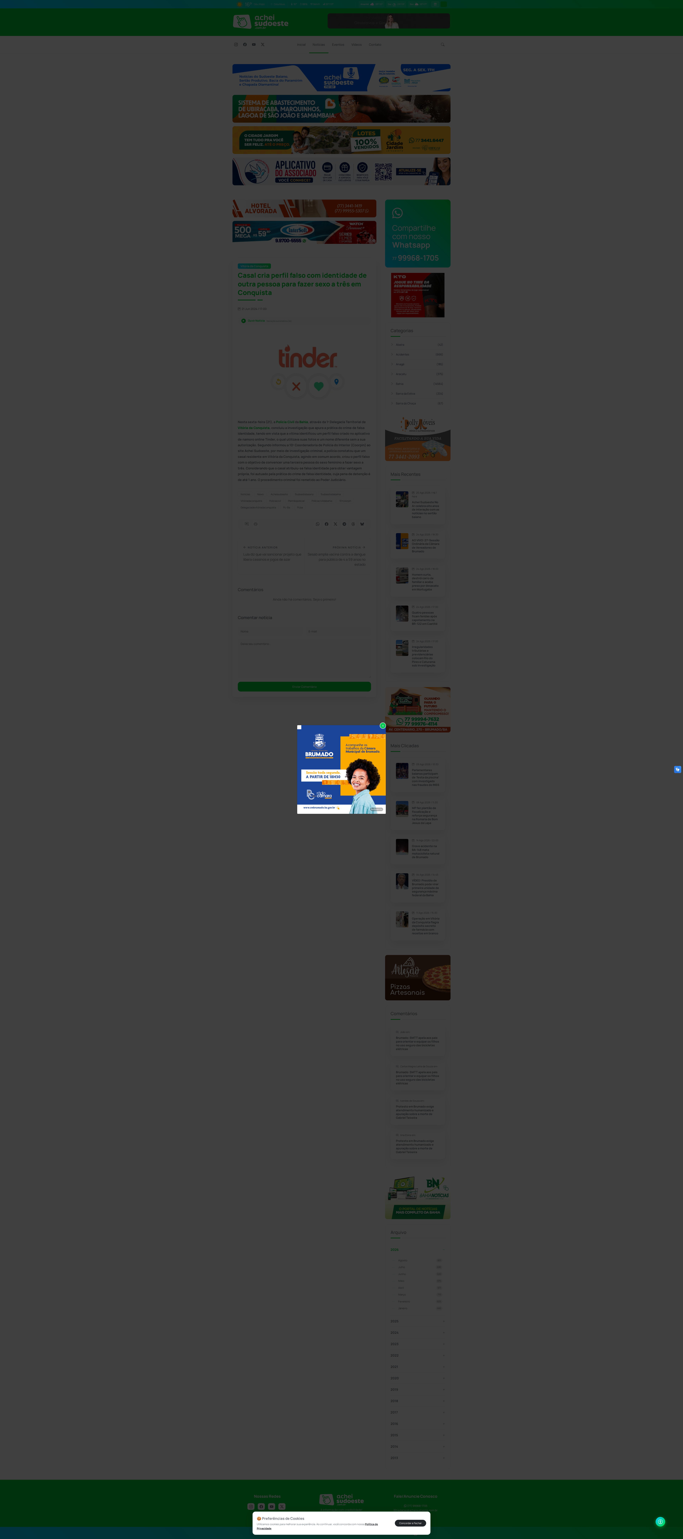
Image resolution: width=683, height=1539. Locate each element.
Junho (419, 1274)
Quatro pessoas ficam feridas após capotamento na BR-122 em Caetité (425, 618)
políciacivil (275, 500)
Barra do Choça (419, 403)
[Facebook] (244, 45)
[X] (262, 45)
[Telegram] (344, 524)
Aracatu (419, 374)
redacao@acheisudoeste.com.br (417, 1510)
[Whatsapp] (317, 524)
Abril (419, 1288)
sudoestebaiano (304, 494)
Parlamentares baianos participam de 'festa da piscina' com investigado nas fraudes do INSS (425, 777)
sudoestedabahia (331, 494)
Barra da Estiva (419, 394)
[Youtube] (253, 45)
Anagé (419, 364)
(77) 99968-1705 (417, 1506)
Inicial (301, 44)
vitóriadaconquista (251, 500)
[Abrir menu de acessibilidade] (660, 1522)
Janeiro (419, 1308)
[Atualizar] (444, 4)
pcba (300, 507)
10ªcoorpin (345, 500)
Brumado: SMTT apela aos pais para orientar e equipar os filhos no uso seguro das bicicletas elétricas (417, 1043)
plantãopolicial (296, 500)
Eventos (338, 44)
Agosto (419, 1260)
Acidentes (419, 354)
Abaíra (419, 345)
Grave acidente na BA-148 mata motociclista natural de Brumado (425, 851)
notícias (245, 494)
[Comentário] (246, 524)
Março (419, 1294)
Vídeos (356, 44)
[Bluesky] (362, 524)
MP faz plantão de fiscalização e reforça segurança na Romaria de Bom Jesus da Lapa (425, 815)
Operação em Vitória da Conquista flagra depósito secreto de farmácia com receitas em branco (426, 926)
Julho (419, 1267)
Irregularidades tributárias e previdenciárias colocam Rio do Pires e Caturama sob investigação (423, 656)
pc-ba (286, 507)
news (260, 494)
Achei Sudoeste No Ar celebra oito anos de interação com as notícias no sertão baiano (425, 509)
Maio (419, 1281)
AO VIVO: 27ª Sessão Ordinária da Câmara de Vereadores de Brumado (426, 545)
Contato (375, 44)
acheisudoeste (279, 494)
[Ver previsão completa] (435, 4)
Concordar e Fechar (410, 1523)
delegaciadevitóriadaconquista (258, 507)
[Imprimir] (255, 524)
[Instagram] (236, 45)
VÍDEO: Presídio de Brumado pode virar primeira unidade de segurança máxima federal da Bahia (425, 888)
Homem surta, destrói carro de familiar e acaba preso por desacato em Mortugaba (425, 582)
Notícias (319, 44)
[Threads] (353, 524)
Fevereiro (419, 1301)
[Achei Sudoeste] (260, 22)
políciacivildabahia (322, 500)
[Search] (442, 44)
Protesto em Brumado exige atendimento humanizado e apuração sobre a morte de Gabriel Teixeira (415, 1112)
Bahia (419, 384)
